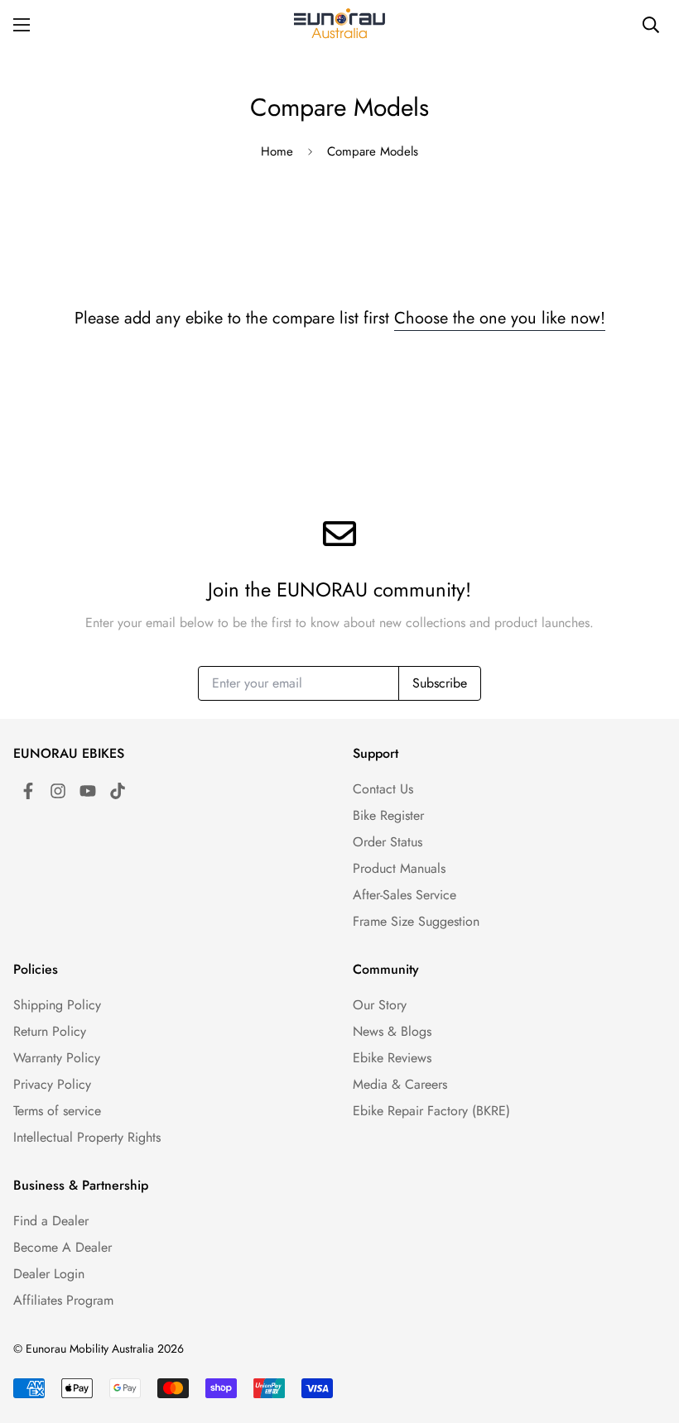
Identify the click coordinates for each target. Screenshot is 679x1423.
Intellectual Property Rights (87, 1137)
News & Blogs (392, 1031)
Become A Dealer (62, 1247)
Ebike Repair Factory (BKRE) (431, 1110)
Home (277, 151)
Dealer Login (48, 1273)
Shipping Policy (57, 1004)
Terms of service (57, 1110)
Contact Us (383, 788)
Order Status (387, 841)
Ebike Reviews (392, 1057)
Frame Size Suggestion (416, 921)
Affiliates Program (63, 1300)
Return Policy (49, 1031)
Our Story (380, 1004)
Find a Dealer (51, 1220)
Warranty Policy (56, 1057)
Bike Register (388, 815)
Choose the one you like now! (499, 318)
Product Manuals (399, 868)
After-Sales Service (404, 894)
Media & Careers (400, 1084)
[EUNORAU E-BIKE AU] (339, 25)
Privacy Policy (52, 1084)
